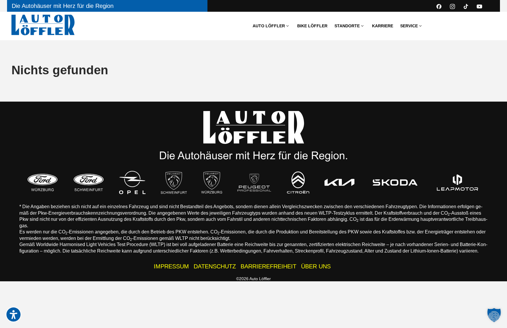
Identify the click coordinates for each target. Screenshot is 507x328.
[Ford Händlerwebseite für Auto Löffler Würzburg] (42, 182)
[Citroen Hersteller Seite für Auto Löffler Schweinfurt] (298, 182)
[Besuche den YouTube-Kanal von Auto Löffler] (479, 6)
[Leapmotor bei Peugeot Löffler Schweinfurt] (458, 182)
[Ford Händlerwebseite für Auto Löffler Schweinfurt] (88, 182)
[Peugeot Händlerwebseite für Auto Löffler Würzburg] (212, 182)
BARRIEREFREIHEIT (268, 266)
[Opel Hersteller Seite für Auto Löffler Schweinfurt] (132, 182)
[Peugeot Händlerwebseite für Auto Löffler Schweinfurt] (174, 182)
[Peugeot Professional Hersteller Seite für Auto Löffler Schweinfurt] (254, 182)
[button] (494, 315)
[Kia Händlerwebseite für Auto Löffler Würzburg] (339, 182)
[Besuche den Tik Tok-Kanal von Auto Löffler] (466, 6)
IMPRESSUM (171, 266)
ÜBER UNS (316, 266)
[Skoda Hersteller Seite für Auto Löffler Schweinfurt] (395, 182)
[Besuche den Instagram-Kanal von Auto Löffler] (452, 6)
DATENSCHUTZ (215, 266)
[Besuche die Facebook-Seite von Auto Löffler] (439, 6)
